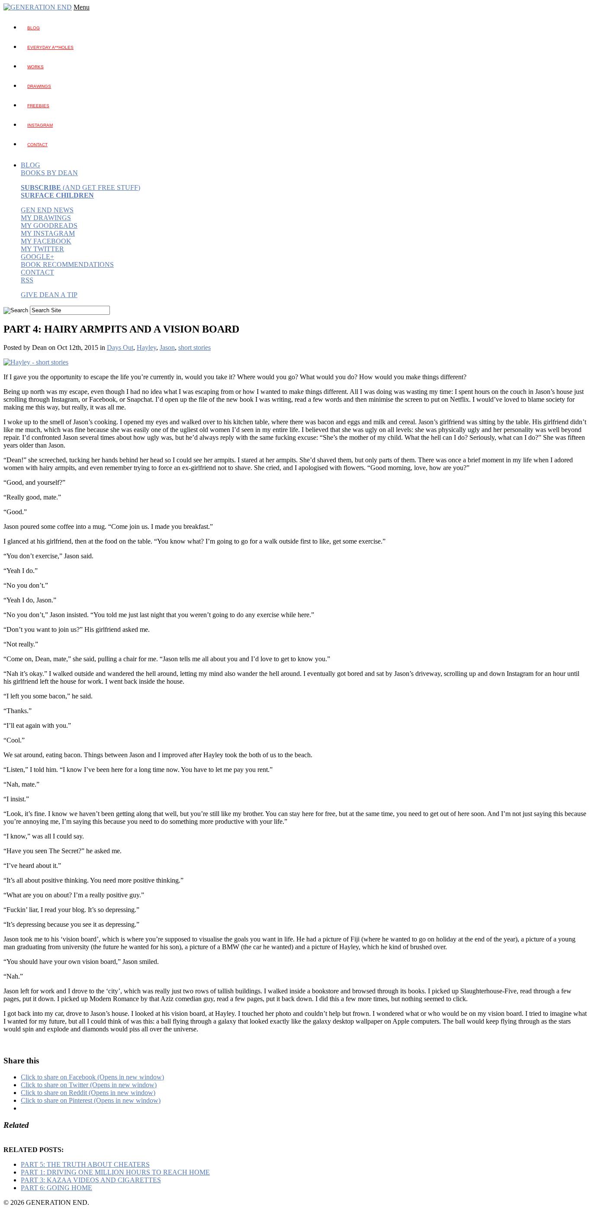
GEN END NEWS (47, 210)
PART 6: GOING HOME (56, 1187)
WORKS (35, 66)
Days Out (120, 347)
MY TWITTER (42, 249)
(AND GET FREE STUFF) (80, 187)
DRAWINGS (39, 86)
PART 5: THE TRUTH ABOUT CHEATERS (85, 1164)
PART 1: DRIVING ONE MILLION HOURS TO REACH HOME (115, 1172)
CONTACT (37, 272)
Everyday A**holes (50, 47)
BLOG (33, 28)
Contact (37, 144)
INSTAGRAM (40, 125)
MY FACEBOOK (46, 241)
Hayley (146, 347)
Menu (82, 7)
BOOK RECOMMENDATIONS (67, 264)
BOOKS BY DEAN (49, 172)
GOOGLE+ (37, 256)
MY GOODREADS (49, 225)
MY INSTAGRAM (48, 233)
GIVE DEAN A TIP (49, 294)
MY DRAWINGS (46, 217)
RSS (27, 280)
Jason (167, 347)
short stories (194, 347)
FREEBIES (38, 105)
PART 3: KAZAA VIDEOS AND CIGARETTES (91, 1180)
